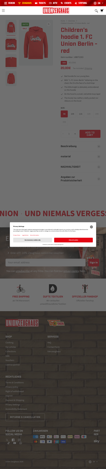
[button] (3, 10)
